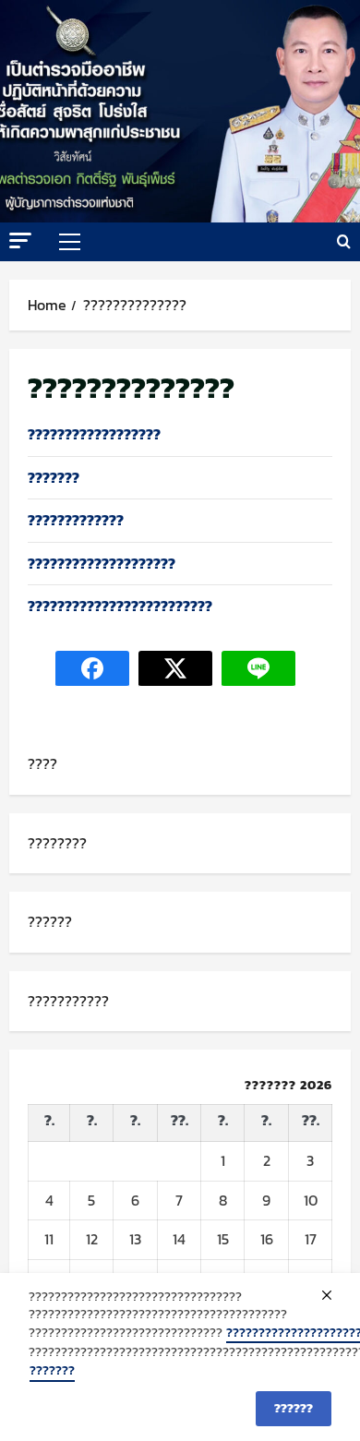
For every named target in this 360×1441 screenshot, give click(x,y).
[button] (20, 240)
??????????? (68, 1001)
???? (42, 763)
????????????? (76, 520)
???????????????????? (101, 563)
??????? (53, 477)
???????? (57, 843)
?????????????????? (94, 434)
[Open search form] (344, 241)
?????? (50, 921)
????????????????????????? (120, 605)
